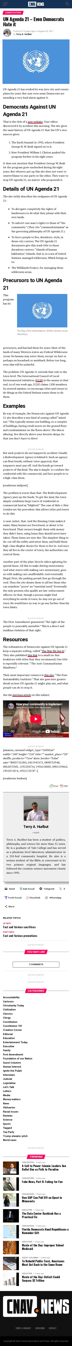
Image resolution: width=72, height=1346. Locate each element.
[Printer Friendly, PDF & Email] (58, 786)
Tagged (7, 1128)
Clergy (7, 1017)
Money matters (12, 1099)
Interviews (9, 1075)
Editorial (8, 1034)
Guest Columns (12, 1062)
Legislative (9, 1083)
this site (49, 675)
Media (6, 1095)
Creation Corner (12, 1030)
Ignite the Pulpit (12, 1070)
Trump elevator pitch (15, 1136)
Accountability (11, 997)
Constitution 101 (12, 1026)
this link (32, 655)
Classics (8, 1013)
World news (9, 1140)
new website (35, 122)
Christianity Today (13, 1005)
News (6, 1103)
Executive (8, 1046)
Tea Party (8, 1132)
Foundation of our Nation (17, 1058)
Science (7, 1119)
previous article (21, 695)
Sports (7, 1124)
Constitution (10, 1022)
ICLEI (39, 380)
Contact (53, 1328)
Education (9, 1038)
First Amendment (13, 1054)
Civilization (9, 1009)
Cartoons (8, 1001)
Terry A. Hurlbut (23, 34)
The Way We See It (53, 651)
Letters (7, 1091)
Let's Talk (8, 1087)
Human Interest (12, 1066)
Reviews (8, 1115)
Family (6, 1050)
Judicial (7, 1079)
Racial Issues (10, 1111)
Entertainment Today (15, 1042)
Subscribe (40, 1328)
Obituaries (9, 1107)
